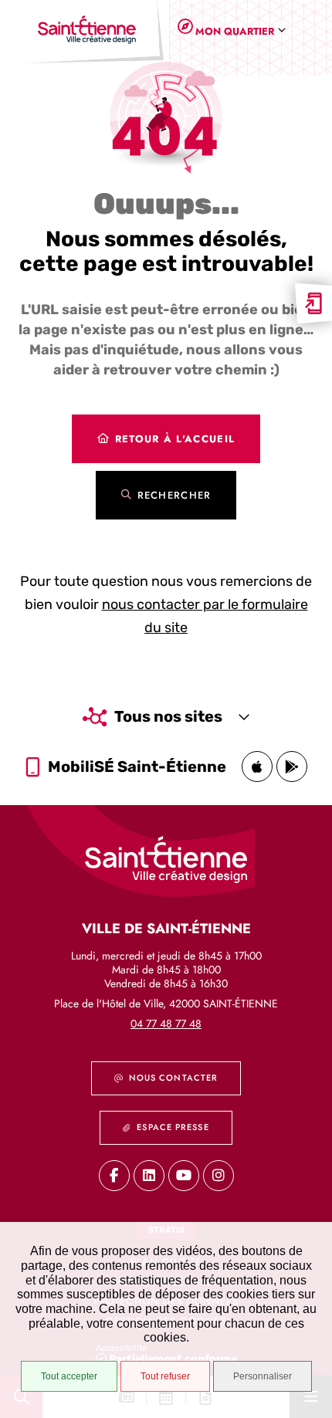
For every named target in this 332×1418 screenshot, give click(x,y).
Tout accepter (69, 1376)
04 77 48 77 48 (166, 1023)
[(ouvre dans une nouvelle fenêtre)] (257, 766)
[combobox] (237, 31)
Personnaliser (262, 1376)
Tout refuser (165, 1376)
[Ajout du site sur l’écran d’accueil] (313, 303)
